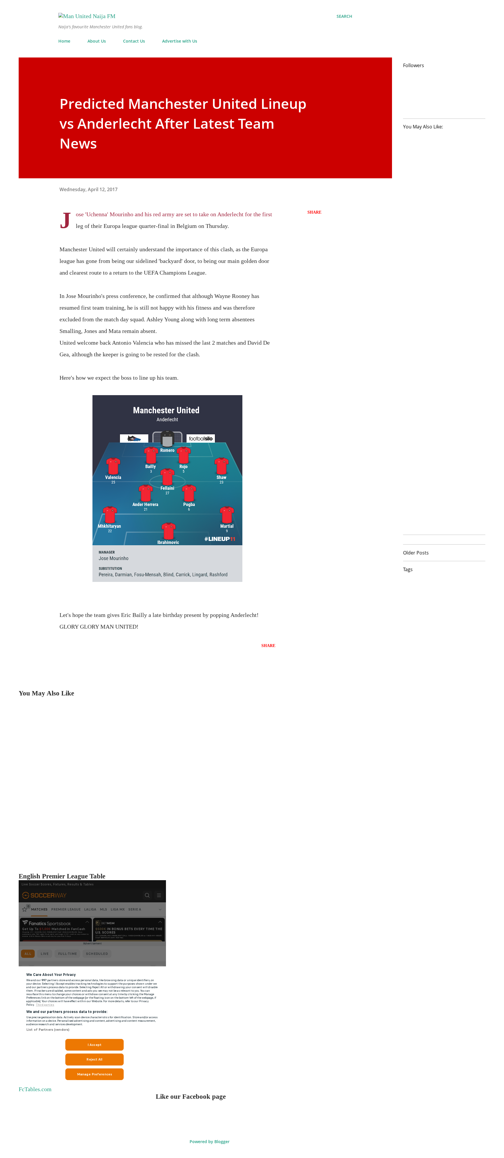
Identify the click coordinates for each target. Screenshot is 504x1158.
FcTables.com (35, 1089)
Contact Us (134, 41)
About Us (97, 41)
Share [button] (314, 212)
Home (64, 41)
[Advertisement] (194, 784)
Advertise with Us (179, 41)
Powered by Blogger (209, 1141)
